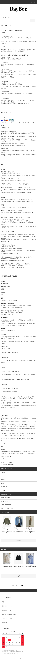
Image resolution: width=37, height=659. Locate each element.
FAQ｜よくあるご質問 (7, 508)
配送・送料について (7, 606)
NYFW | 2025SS (5, 501)
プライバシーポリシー (7, 618)
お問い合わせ (5, 622)
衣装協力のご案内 (5, 497)
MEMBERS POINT (6, 505)
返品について (5, 602)
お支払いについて (6, 610)
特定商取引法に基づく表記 (9, 614)
